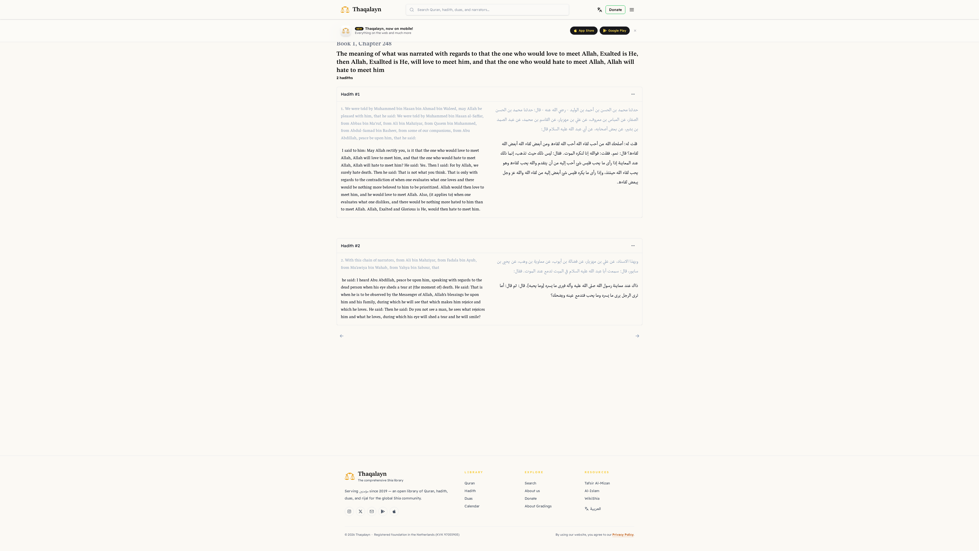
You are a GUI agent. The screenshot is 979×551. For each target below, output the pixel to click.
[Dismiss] (635, 30)
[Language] (600, 10)
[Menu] (631, 10)
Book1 (346, 44)
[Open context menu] (633, 94)
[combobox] (487, 9)
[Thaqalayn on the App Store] (394, 511)
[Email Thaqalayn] (371, 511)
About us (532, 491)
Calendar (472, 506)
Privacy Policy (623, 534)
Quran (470, 483)
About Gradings (538, 506)
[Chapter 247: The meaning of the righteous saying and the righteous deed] (342, 336)
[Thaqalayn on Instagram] (349, 511)
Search (530, 483)
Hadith (470, 491)
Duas (469, 498)
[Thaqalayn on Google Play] (383, 511)
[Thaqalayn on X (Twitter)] (360, 511)
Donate (531, 498)
